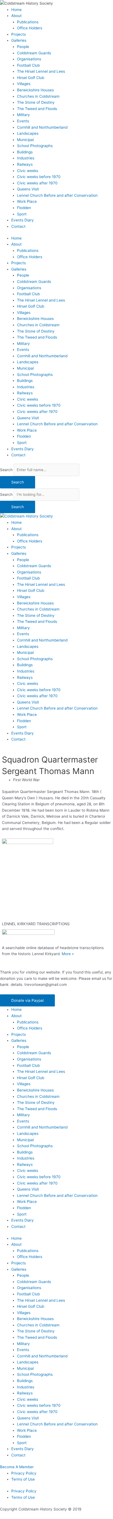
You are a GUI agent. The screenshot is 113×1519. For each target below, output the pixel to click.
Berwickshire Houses (35, 90)
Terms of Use (23, 1479)
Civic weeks (27, 170)
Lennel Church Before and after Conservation (57, 195)
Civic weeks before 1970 (39, 177)
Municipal (25, 139)
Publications (27, 22)
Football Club (28, 65)
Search (6, 470)
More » (68, 954)
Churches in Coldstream (38, 96)
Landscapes (27, 133)
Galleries (18, 40)
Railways (25, 164)
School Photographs (35, 146)
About (16, 15)
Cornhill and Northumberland (42, 127)
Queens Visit (28, 189)
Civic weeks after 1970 (37, 183)
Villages (23, 83)
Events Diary (22, 220)
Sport (22, 214)
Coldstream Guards (34, 53)
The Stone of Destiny (36, 102)
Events (23, 121)
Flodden (24, 208)
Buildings (25, 152)
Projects (18, 34)
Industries (25, 158)
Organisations (29, 59)
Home (16, 9)
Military (23, 114)
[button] (27, 1000)
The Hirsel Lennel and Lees (41, 71)
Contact (18, 226)
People (23, 46)
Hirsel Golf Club (30, 77)
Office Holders (29, 28)
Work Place (27, 201)
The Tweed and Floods (37, 108)
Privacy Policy (23, 1473)
